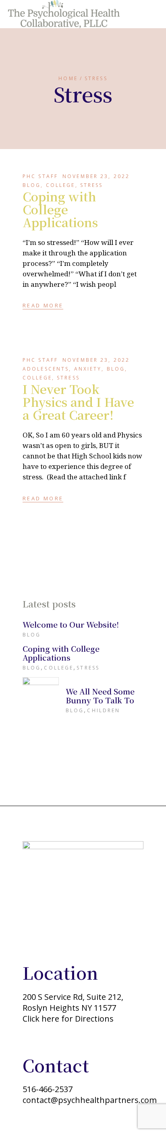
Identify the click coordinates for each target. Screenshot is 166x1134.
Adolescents (46, 368)
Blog (32, 185)
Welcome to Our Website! (71, 624)
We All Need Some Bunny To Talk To (100, 695)
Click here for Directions (68, 1018)
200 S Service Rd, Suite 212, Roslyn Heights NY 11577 (73, 1002)
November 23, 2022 (96, 176)
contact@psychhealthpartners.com (90, 1100)
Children (103, 710)
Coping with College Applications (60, 209)
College (60, 185)
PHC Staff (40, 176)
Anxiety (88, 368)
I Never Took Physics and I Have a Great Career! (78, 401)
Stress (91, 185)
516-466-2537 (48, 1089)
